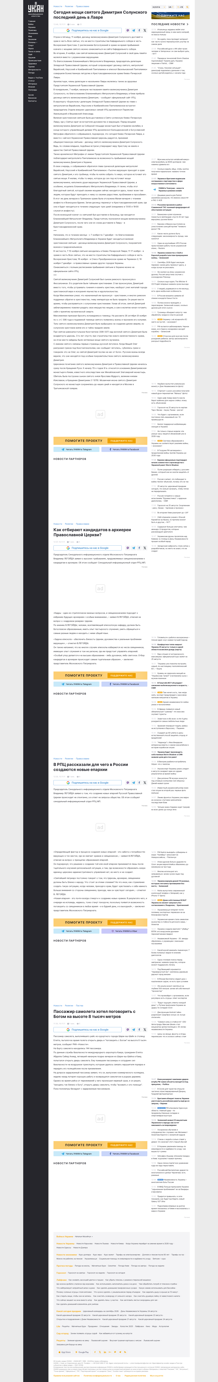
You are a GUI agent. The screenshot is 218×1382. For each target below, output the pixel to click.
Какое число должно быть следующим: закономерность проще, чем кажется (169, 236)
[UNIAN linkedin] (105, 1352)
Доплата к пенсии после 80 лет (155, 1255)
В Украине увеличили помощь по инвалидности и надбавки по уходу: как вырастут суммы (168, 1148)
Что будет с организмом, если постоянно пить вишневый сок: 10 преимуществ (167, 417)
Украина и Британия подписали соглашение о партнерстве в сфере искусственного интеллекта (168, 181)
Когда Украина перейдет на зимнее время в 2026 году (149, 1243)
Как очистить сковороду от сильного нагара (112, 1296)
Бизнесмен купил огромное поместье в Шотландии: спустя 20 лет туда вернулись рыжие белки (170, 216)
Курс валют (109, 1255)
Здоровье (32, 64)
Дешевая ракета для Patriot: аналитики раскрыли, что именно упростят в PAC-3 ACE (169, 197)
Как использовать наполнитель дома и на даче (116, 1284)
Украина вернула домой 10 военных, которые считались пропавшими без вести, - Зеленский (170, 883)
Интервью (32, 84)
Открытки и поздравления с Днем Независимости (78, 1319)
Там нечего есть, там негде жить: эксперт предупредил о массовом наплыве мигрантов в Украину (169, 695)
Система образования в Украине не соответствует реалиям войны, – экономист (170, 443)
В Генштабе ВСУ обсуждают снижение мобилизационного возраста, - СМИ (169, 685)
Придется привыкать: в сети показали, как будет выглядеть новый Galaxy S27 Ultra (167, 1198)
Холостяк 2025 (126, 1326)
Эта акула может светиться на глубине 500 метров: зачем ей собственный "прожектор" (170, 988)
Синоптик (112, 1266)
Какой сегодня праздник (69, 1311)
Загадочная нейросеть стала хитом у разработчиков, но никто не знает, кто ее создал (170, 548)
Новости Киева (117, 1243)
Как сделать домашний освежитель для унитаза (77, 1304)
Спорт (31, 45)
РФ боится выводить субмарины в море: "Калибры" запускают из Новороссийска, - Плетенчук (169, 854)
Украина (31, 27)
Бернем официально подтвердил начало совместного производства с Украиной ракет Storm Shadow (169, 462)
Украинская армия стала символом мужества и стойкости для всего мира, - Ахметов (169, 921)
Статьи (31, 81)
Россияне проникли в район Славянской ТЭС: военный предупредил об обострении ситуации (170, 207)
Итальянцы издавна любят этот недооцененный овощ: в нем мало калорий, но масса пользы (170, 32)
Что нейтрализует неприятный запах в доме (76, 1288)
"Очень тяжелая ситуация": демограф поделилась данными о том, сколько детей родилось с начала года (168, 70)
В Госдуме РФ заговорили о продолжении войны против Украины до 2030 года (168, 452)
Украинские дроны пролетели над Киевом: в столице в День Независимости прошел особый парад (169, 538)
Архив (31, 95)
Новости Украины (65, 1243)
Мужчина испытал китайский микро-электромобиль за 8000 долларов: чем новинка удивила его (170, 161)
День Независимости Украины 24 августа (139, 1311)
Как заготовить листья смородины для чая (138, 1300)
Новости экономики (67, 1254)
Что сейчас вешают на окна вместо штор (74, 1300)
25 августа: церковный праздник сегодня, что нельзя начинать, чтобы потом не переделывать (170, 488)
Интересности (34, 70)
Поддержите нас (171, 15)
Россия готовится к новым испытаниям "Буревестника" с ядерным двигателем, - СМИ (168, 498)
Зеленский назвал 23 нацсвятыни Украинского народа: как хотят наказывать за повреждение (169, 1122)
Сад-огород (63, 1333)
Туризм (31, 67)
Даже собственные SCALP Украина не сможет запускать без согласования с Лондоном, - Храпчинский (170, 902)
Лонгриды (32, 90)
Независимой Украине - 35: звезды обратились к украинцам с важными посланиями (169, 941)
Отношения (104, 1326)
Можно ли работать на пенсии (69, 1259)
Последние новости (168, 24)
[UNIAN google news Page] (110, 1352)
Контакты (32, 101)
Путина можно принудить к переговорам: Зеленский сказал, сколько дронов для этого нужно (169, 305)
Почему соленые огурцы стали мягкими (74, 1292)
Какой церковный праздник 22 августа (73, 1315)
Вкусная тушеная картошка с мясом (125, 1340)
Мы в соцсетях (156, 1376)
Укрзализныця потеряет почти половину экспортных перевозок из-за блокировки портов (168, 912)
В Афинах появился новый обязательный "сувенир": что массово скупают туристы (167, 711)
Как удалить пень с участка (106, 1300)
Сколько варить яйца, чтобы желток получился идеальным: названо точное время (170, 171)
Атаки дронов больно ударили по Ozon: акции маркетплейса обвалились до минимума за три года (169, 864)
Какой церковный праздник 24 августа (155, 1319)
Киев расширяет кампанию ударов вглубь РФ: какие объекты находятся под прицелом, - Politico (169, 1081)
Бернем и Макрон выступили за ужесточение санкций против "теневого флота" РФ (168, 226)
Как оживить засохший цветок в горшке (86, 1280)
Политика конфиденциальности (98, 1376)
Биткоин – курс (159, 1259)
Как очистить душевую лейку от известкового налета (157, 1296)
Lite (58, 1326)
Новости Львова (102, 1243)
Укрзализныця (91, 1259)
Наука (31, 48)
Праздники (92, 1326)
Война (30, 24)
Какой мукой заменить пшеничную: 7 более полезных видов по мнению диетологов (170, 952)
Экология (32, 39)
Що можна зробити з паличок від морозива (75, 1284)
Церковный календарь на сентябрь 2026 (101, 1311)
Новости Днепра (80, 1247)
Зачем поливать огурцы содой (84, 1333)
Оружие (31, 58)
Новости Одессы (64, 1247)
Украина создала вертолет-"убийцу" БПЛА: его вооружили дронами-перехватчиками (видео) (170, 931)
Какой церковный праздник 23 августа (145, 1315)
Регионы (32, 42)
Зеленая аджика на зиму (78, 1340)
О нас (118, 1376)
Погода (31, 73)
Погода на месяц (82, 1266)
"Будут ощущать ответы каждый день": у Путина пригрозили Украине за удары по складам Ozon (168, 1005)
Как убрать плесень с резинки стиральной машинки (128, 1280)
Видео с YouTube (35, 78)
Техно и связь (34, 51)
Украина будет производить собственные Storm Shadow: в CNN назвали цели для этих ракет (166, 754)
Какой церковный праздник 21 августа (119, 1319)
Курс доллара (85, 1255)
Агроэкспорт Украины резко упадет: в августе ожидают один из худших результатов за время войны (170, 771)
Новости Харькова (84, 1243)
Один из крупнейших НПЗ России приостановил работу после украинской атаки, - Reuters (168, 245)
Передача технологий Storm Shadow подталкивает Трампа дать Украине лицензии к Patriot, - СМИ (170, 60)
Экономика (33, 33)
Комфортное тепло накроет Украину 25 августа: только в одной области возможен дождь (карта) (167, 647)
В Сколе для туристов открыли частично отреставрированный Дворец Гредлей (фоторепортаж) (168, 1091)
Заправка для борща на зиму (69, 1344)
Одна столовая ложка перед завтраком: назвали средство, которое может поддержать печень (168, 962)
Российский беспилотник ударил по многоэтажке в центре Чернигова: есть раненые (169, 1172)
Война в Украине (65, 1236)
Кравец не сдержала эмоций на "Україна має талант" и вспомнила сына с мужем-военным (169, 675)
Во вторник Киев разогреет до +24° (172, 512)
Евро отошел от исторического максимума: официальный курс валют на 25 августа (169, 656)
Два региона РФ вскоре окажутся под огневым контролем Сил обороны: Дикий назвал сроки (169, 780)
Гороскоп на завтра (76, 1273)
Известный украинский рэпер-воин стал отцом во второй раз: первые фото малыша (169, 790)
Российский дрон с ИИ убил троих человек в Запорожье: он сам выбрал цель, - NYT (170, 51)
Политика (32, 30)
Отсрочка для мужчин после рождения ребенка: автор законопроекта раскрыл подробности (169, 338)
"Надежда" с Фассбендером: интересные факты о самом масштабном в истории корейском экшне (170, 744)
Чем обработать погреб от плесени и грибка (158, 1284)
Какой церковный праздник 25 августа (109, 1315)
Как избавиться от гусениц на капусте (115, 1333)
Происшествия (34, 61)
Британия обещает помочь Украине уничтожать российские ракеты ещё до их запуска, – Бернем (170, 1100)
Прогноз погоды (65, 1266)
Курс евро (97, 1255)
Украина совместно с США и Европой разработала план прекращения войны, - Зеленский (169, 255)
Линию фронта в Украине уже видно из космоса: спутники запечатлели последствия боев (170, 800)
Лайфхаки (62, 1280)
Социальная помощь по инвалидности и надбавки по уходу (125, 1259)
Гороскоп (61, 1273)
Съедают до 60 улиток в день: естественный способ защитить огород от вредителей (169, 735)
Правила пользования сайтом (66, 1376)
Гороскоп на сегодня (116, 1273)
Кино (148, 1326)
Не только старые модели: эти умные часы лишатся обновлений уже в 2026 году (168, 433)
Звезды (114, 1326)
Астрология (164, 1326)
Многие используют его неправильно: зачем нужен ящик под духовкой (167, 873)
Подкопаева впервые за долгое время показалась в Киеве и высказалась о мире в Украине (170, 1208)
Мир (30, 36)
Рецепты (66, 1326)
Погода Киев (123, 1266)
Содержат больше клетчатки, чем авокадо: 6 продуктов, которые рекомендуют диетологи (169, 529)
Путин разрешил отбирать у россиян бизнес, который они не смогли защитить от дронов (170, 472)
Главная (31, 21)
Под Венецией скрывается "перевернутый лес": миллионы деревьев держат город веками (169, 971)
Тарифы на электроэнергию (128, 1255)
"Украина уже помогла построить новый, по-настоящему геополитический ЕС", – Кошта (169, 666)
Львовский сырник (99, 1340)
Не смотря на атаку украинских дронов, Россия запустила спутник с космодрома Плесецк (168, 274)
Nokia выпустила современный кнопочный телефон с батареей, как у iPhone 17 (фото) (168, 893)
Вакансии (32, 98)
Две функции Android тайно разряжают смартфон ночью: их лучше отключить (168, 1014)
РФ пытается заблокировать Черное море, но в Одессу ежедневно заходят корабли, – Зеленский (170, 329)
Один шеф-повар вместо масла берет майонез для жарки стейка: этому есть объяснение (169, 400)
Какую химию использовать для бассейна (157, 1288)
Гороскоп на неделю (96, 1273)
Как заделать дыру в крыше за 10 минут (160, 1292)
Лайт (30, 55)
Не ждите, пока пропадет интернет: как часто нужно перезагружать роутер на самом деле (170, 41)
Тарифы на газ (177, 1255)
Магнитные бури (99, 1266)
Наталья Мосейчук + (84, 1236)
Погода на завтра (138, 1266)
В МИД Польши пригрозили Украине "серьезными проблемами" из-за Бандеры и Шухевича (170, 1189)
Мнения (31, 87)
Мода (154, 1326)
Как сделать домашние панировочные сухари (117, 1288)
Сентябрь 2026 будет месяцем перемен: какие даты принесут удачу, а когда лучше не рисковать (168, 264)
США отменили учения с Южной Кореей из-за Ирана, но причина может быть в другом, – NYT (168, 519)
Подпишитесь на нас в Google (90, 30)
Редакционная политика (135, 1376)
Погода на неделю (156, 1266)
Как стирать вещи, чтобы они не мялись (74, 1296)
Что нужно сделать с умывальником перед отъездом (117, 1292)
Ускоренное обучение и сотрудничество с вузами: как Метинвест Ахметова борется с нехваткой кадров (169, 1132)
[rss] (125, 1352)
